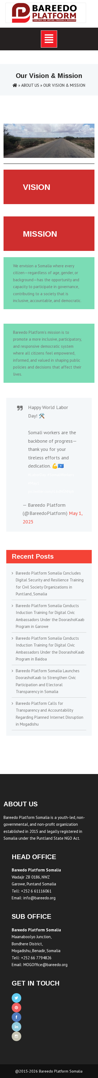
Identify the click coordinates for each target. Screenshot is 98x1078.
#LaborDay (37, 474)
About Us (30, 85)
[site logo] (46, 13)
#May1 (33, 483)
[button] (49, 39)
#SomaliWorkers (60, 474)
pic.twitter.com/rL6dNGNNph (51, 491)
